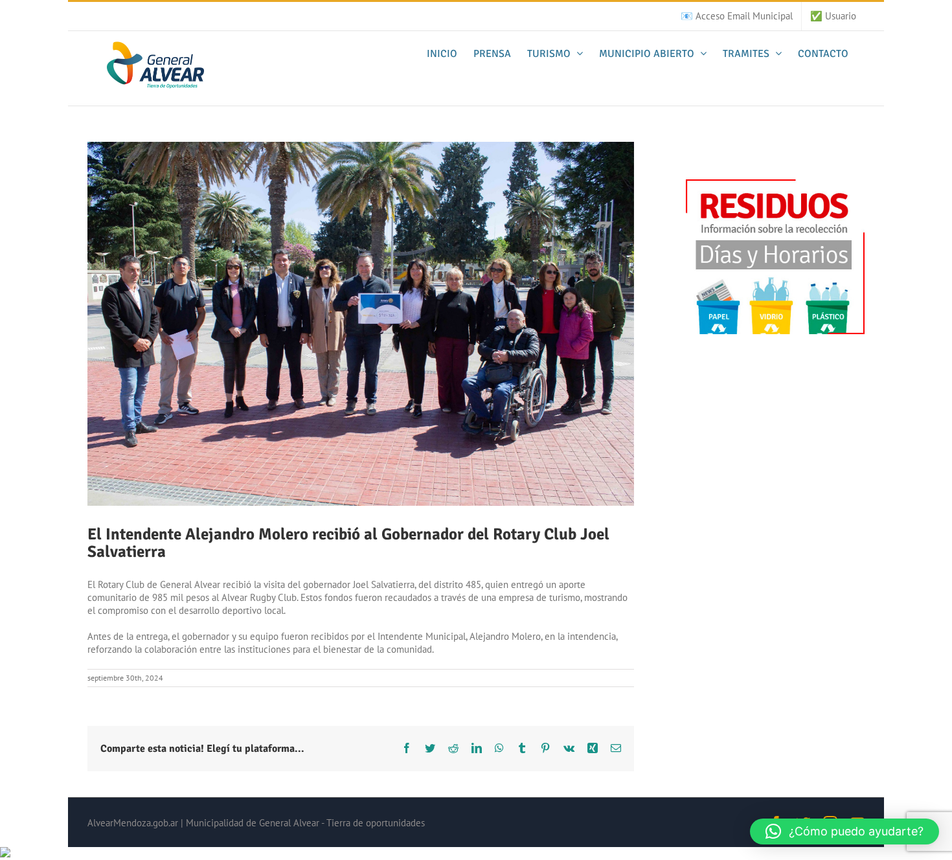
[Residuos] (775, 185)
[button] (844, 831)
